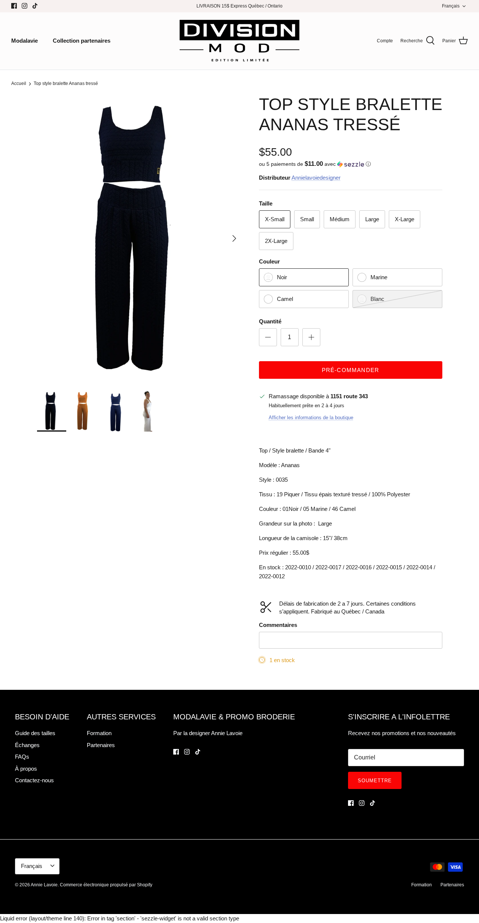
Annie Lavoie (44, 884)
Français (451, 6)
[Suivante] (234, 238)
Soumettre (375, 780)
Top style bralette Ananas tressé (66, 83)
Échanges (27, 745)
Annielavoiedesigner (316, 177)
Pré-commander (350, 370)
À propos (26, 768)
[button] (315, 164)
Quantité (270, 321)
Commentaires (278, 625)
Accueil (18, 83)
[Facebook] (14, 6)
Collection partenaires (81, 40)
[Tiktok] (35, 6)
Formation (99, 733)
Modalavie (24, 40)
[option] (139, 238)
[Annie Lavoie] (239, 41)
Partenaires (101, 745)
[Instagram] (24, 6)
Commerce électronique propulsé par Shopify (106, 884)
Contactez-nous (34, 780)
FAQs (22, 756)
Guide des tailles (35, 733)
